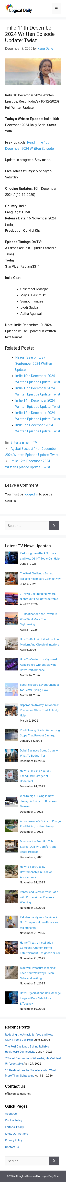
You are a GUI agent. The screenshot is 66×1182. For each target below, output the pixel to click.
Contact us (12, 1147)
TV (35, 442)
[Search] (54, 525)
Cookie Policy (13, 1120)
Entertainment (20, 442)
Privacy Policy (14, 1140)
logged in (31, 494)
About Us (11, 1113)
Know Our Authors (16, 1133)
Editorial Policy (14, 1127)
